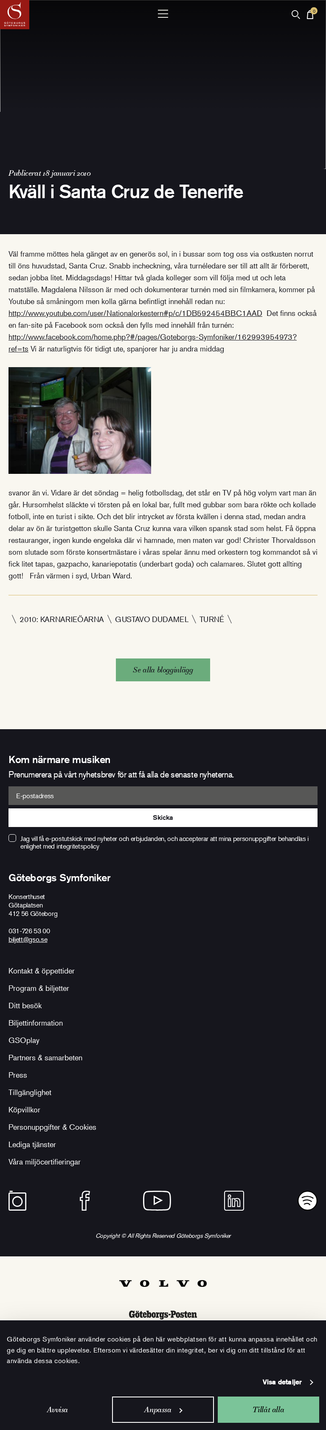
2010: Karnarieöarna (62, 619)
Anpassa (157, 1409)
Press (17, 1074)
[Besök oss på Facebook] (85, 1201)
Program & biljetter (38, 988)
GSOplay (23, 1040)
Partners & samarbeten (45, 1057)
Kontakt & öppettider (41, 970)
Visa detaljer (282, 1382)
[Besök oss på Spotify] (308, 1201)
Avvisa (57, 1409)
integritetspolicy (77, 846)
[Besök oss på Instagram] (17, 1201)
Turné (212, 619)
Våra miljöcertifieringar (44, 1161)
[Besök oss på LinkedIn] (234, 1201)
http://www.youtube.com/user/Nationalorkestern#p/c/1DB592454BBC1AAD (135, 313)
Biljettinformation (35, 1022)
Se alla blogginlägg (163, 669)
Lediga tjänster (32, 1144)
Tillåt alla (268, 1409)
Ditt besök (25, 1005)
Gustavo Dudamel (151, 619)
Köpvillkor (24, 1109)
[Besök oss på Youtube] (157, 1201)
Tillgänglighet (29, 1092)
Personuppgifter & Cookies (52, 1126)
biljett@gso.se (28, 939)
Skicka (163, 817)
